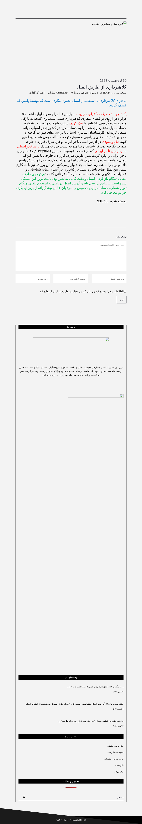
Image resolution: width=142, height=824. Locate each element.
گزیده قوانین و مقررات (114, 759)
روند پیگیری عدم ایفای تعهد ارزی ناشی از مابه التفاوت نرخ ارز (95, 686)
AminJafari (62, 92)
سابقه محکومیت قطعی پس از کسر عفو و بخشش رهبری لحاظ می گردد (91, 721)
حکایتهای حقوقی (90, 92)
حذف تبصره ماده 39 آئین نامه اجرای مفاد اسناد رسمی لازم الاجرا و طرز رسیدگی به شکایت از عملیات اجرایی (74, 704)
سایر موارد (119, 772)
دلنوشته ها (119, 765)
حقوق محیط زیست (115, 752)
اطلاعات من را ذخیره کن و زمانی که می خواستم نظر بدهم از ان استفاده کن (81, 291)
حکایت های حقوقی (115, 746)
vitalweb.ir (77, 820)
